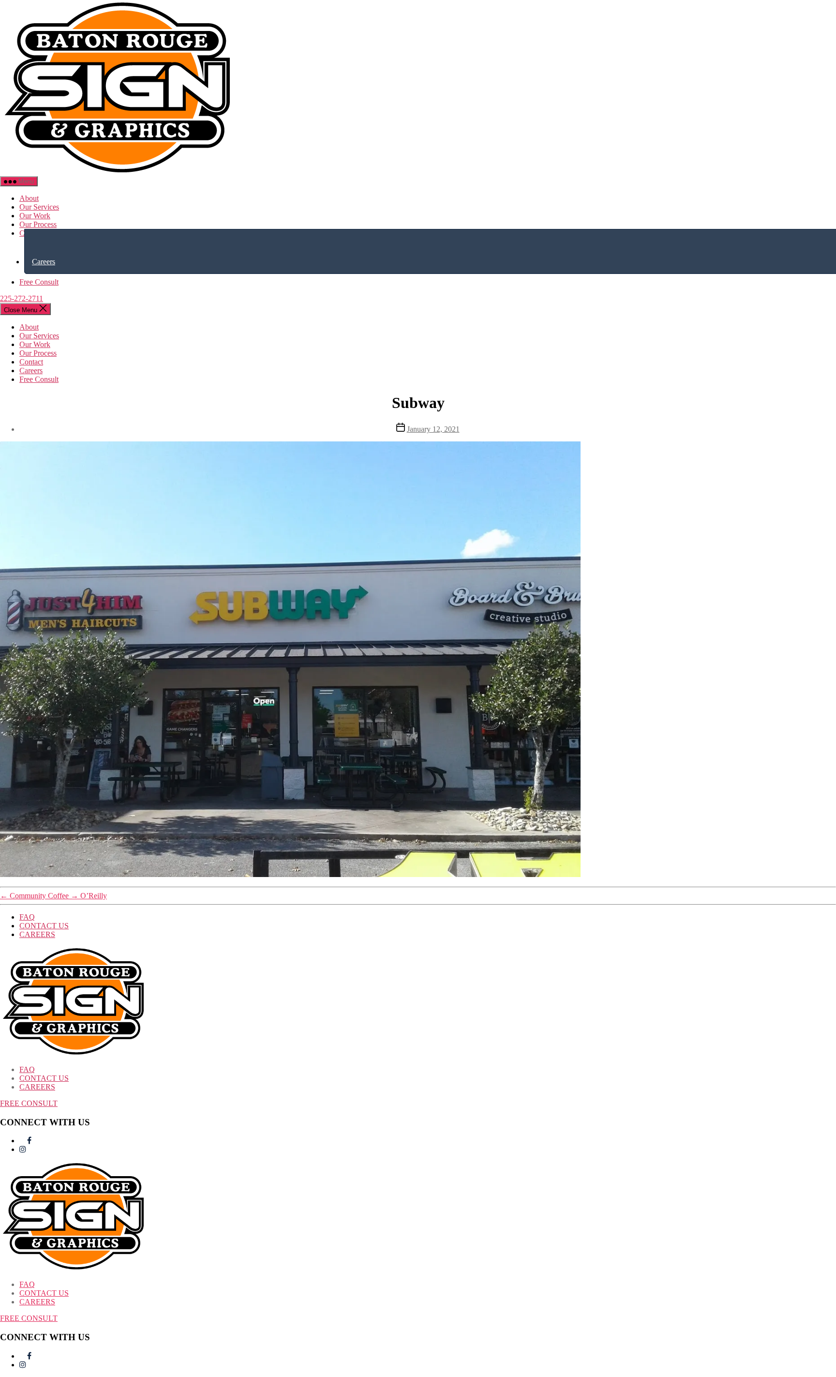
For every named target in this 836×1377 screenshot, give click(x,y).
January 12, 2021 (433, 429)
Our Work (34, 216)
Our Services (39, 207)
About (29, 198)
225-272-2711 (21, 298)
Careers (43, 261)
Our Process (38, 224)
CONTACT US (44, 926)
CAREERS (37, 934)
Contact (31, 362)
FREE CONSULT (29, 1103)
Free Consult (39, 282)
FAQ (27, 917)
